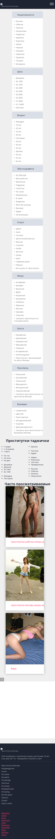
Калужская (20, 295)
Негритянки (21, 31)
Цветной (19, 414)
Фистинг (19, 252)
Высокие (19, 208)
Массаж (19, 242)
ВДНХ (18, 292)
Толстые (34, 451)
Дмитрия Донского (24, 427)
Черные (19, 47)
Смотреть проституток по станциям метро (26, 319)
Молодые (20, 121)
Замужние (20, 201)
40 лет (18, 145)
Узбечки (19, 24)
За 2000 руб (21, 175)
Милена (4, 832)
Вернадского (21, 384)
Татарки (19, 60)
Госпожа (19, 235)
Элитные (20, 107)
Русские (19, 21)
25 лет (18, 131)
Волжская (20, 289)
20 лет (18, 128)
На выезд (5, 792)
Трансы (4, 797)
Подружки (20, 185)
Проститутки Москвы (10, 765)
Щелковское (21, 338)
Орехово (19, 312)
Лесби (18, 248)
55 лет (18, 158)
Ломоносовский (23, 391)
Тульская (20, 315)
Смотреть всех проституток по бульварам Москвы (28, 431)
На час (7, 455)
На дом (7, 460)
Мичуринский (22, 387)
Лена (3, 830)
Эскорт (4, 800)
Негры (18, 44)
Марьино (20, 305)
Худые (18, 211)
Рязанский (20, 374)
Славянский (21, 410)
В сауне (19, 198)
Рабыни (19, 265)
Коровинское (21, 341)
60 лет (18, 161)
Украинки (20, 54)
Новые (34, 457)
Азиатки (19, 28)
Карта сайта (6, 803)
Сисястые (20, 188)
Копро (18, 255)
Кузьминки (20, 299)
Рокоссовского (22, 417)
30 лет (18, 135)
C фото (7, 451)
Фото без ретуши (23, 205)
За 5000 (19, 98)
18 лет (18, 125)
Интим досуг (6, 794)
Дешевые (20, 78)
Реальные (35, 460)
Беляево (19, 285)
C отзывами (9, 449)
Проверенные (37, 464)
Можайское (21, 335)
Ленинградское (22, 354)
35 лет (18, 141)
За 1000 (19, 81)
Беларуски (20, 64)
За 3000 (19, 94)
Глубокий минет (23, 261)
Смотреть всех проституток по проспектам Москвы (28, 395)
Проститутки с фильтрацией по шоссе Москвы (27, 359)
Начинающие (22, 214)
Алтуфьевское (22, 351)
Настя (4, 835)
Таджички (20, 34)
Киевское (20, 348)
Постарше (20, 138)
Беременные (21, 195)
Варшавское (21, 345)
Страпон (19, 245)
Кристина (5, 820)
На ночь (7, 458)
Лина (3, 818)
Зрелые (19, 151)
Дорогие (7, 467)
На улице (5, 786)
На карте (5, 777)
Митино (19, 308)
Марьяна (5, 813)
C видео (7, 446)
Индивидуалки (7, 768)
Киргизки (20, 41)
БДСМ (18, 229)
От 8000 (19, 101)
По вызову (5, 780)
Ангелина (5, 827)
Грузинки (20, 57)
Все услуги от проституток (27, 268)
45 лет (18, 148)
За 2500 (19, 91)
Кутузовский (21, 377)
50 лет (18, 154)
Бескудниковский (23, 420)
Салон (4, 771)
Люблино (20, 302)
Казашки (20, 51)
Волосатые (20, 182)
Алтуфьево (20, 282)
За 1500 (19, 84)
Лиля (3, 823)
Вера (13, 668)
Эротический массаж (25, 238)
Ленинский (21, 381)
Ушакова (20, 424)
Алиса (4, 815)
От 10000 (20, 104)
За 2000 (19, 88)
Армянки (20, 37)
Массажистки (22, 178)
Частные (35, 462)
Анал (18, 232)
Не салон (20, 191)
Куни (18, 258)
